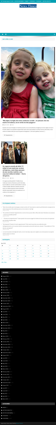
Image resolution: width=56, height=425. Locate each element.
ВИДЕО (26, 1)
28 (2, 258)
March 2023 (5, 336)
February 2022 (6, 371)
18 (33, 253)
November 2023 (6, 328)
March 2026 (5, 289)
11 (33, 250)
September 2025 (7, 306)
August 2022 (6, 355)
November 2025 (6, 300)
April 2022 (5, 366)
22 (10, 256)
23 (17, 256)
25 (33, 256)
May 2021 (5, 393)
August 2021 (6, 385)
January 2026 (6, 295)
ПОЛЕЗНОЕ (32, 1)
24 (25, 256)
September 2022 (7, 352)
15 (10, 253)
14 (2, 253)
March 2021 (5, 399)
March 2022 (5, 369)
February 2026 (6, 292)
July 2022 (5, 358)
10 (25, 250)
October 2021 (6, 379)
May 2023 (5, 330)
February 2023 (6, 339)
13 (48, 250)
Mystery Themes (19, 423)
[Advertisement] (28, 22)
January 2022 (6, 374)
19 (40, 253)
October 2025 (6, 303)
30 (17, 258)
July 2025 (5, 311)
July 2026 (5, 279)
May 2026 (5, 284)
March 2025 (5, 322)
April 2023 (5, 333)
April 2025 (5, 319)
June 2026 (5, 281)
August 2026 (6, 276)
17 (25, 253)
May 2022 (5, 363)
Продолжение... (9, 135)
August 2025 (6, 309)
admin (12, 124)
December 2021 (6, 377)
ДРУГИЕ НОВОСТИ (47, 1)
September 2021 (7, 382)
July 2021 (5, 388)
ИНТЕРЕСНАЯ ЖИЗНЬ (19, 1)
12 (40, 250)
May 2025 (5, 317)
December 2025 (6, 298)
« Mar (2, 262)
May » (5, 262)
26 (40, 256)
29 (10, 258)
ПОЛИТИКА (38, 1)
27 (48, 256)
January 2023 (6, 341)
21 (2, 256)
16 (17, 253)
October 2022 (6, 349)
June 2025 (5, 314)
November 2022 (6, 347)
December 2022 (6, 344)
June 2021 (5, 390)
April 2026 (5, 287)
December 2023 (6, 325)
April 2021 (5, 396)
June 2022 (5, 360)
